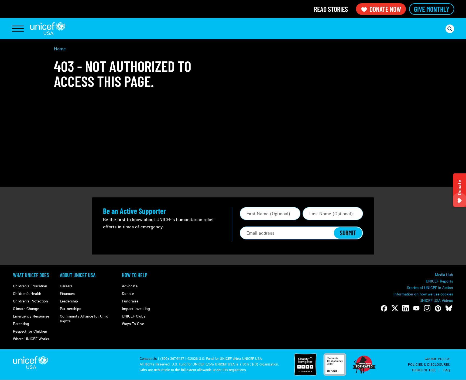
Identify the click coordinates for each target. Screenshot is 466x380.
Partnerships (70, 308)
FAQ (446, 370)
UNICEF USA (47, 28)
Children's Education (30, 286)
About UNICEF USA (77, 275)
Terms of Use (424, 370)
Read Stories (331, 9)
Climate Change (26, 308)
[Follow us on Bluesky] (448, 308)
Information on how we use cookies (423, 294)
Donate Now (385, 9)
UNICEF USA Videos (436, 300)
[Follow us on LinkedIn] (405, 308)
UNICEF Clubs (133, 316)
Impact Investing (136, 308)
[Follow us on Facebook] (384, 308)
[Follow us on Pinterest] (438, 308)
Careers (66, 286)
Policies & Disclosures (429, 364)
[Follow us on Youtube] (416, 308)
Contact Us (148, 358)
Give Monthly (431, 9)
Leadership (69, 301)
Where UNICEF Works (31, 338)
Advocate (130, 286)
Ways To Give (133, 323)
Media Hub (444, 274)
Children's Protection (30, 301)
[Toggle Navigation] (18, 29)
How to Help (134, 275)
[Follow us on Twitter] (394, 308)
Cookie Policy (437, 359)
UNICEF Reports (439, 281)
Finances (67, 293)
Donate (128, 293)
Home (60, 49)
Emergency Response (31, 316)
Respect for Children (30, 331)
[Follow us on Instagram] (427, 308)
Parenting (21, 323)
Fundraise (130, 301)
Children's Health (27, 293)
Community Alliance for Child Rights (84, 319)
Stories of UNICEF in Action (430, 287)
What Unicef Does (31, 275)
